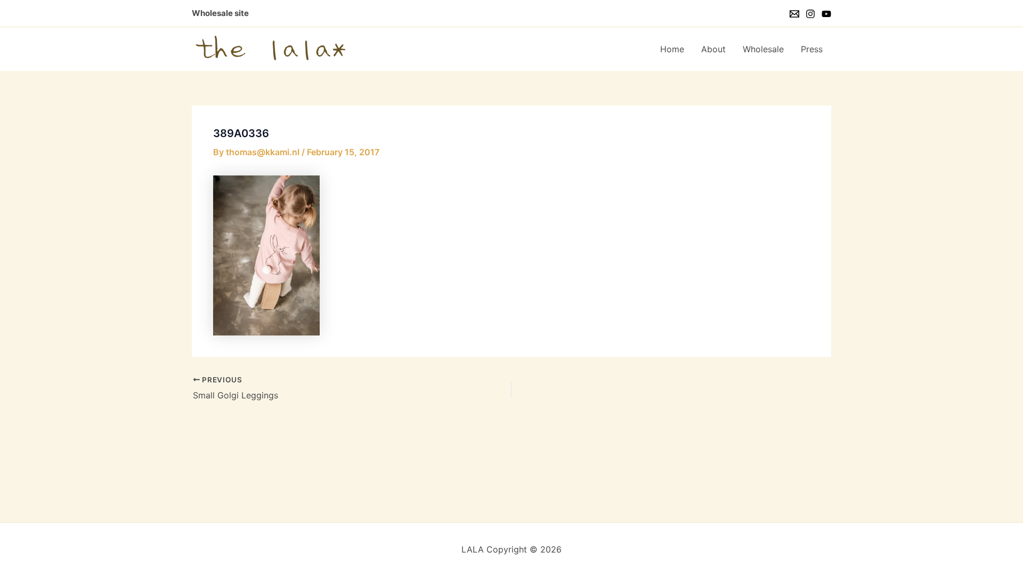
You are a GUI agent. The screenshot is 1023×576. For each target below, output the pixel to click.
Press (812, 49)
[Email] (794, 14)
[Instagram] (810, 14)
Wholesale (763, 49)
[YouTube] (826, 14)
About (713, 49)
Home (672, 49)
